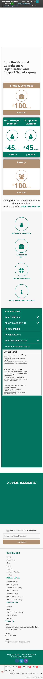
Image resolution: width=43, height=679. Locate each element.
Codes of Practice (13, 572)
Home (8, 557)
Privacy (9, 606)
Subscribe (21, 542)
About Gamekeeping (15, 323)
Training (9, 569)
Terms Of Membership (14, 612)
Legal (8, 609)
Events (8, 566)
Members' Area (12, 593)
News (8, 563)
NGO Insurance (13, 335)
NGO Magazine (12, 329)
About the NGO (12, 581)
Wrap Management (11, 6)
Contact (9, 575)
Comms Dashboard (24, 4)
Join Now (21, 112)
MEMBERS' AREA (13, 311)
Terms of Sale (11, 615)
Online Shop (10, 560)
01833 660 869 (10, 635)
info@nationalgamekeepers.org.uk (17, 642)
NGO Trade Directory (16, 341)
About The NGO (13, 317)
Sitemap (9, 618)
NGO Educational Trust (17, 346)
